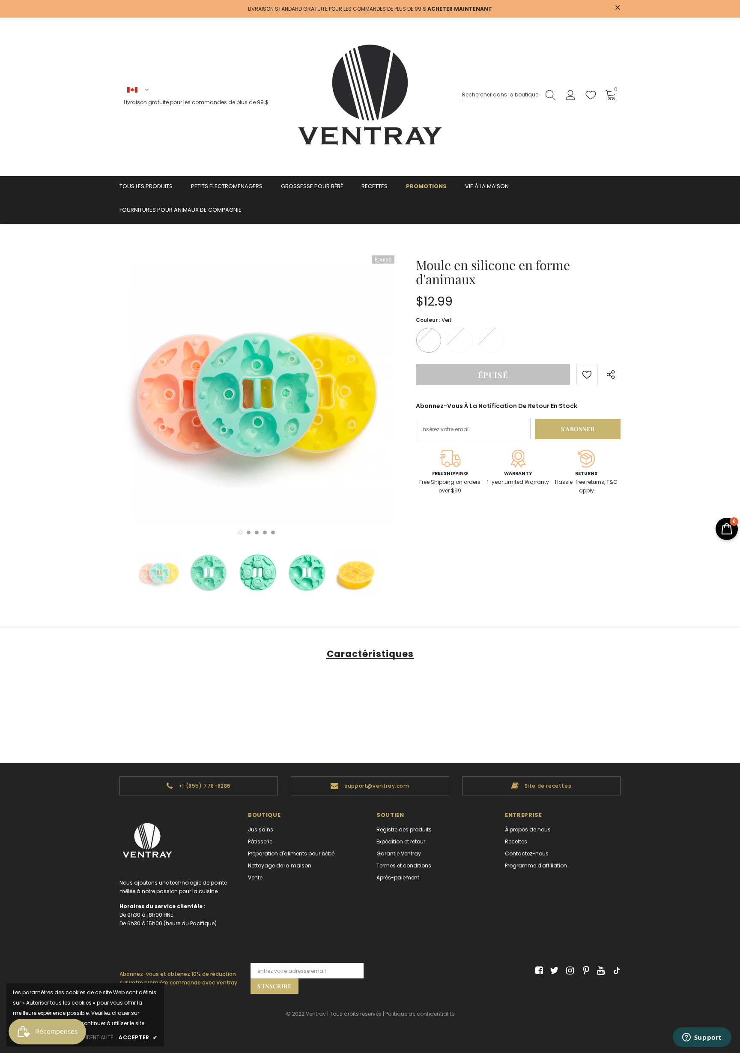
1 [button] (240, 532)
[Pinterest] (584, 971)
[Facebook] (537, 971)
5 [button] (273, 532)
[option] (256, 393)
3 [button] (257, 532)
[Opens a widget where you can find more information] (701, 1038)
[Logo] (370, 97)
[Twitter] (553, 971)
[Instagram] (568, 971)
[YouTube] (599, 971)
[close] (617, 8)
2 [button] (249, 532)
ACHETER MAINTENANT (459, 8)
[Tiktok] (614, 971)
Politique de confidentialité (419, 1013)
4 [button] (265, 532)
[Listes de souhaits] (587, 374)
